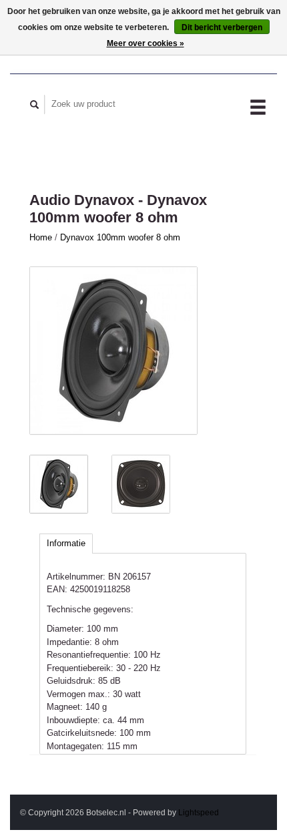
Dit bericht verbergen (222, 27)
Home (40, 237)
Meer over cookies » (145, 43)
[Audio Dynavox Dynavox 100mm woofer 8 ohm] (113, 350)
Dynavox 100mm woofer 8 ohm (120, 237)
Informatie (66, 543)
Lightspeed (198, 812)
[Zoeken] (35, 104)
